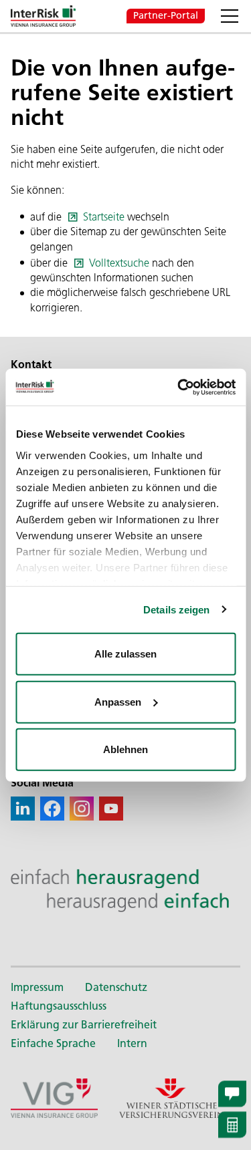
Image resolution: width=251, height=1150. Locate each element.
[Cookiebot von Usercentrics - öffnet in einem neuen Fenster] (179, 387)
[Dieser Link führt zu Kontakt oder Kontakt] (232, 1094)
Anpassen (117, 701)
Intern (132, 1043)
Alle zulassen (125, 654)
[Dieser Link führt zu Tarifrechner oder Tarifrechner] (232, 1125)
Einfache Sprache (53, 1043)
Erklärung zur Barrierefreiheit (84, 1024)
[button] (229, 16)
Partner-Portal (165, 15)
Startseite (103, 216)
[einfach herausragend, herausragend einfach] (125, 890)
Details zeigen (176, 609)
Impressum (37, 987)
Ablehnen (125, 749)
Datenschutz (116, 987)
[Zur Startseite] (43, 16)
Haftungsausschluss (58, 1006)
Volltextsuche (119, 263)
